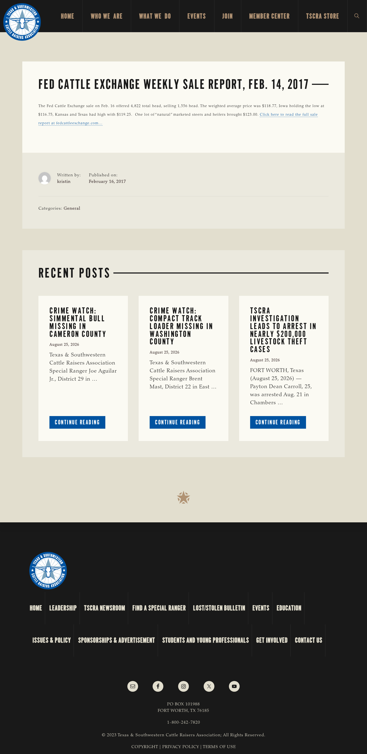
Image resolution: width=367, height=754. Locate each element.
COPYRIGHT (144, 747)
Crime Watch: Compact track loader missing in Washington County (181, 326)
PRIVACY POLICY (180, 747)
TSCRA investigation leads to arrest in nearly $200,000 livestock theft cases (283, 330)
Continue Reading (80, 423)
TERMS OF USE (219, 747)
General (72, 208)
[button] (357, 16)
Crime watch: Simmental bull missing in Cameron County (77, 322)
